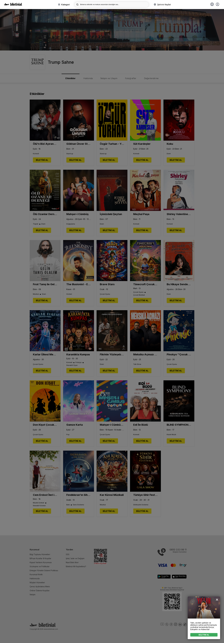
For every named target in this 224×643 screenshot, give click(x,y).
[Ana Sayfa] (13, 5)
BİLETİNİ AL (204, 635)
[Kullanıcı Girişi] (217, 4)
